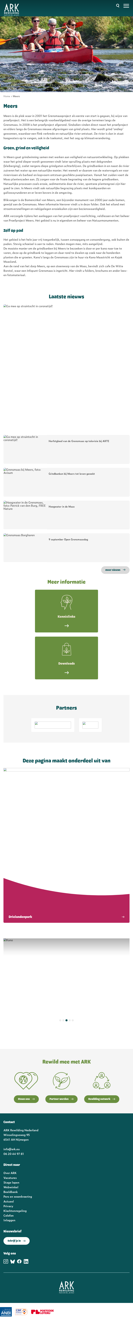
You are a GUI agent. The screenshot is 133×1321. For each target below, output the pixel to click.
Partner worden (59, 1099)
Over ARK (10, 1173)
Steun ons (24, 1099)
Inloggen (9, 1220)
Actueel (8, 1201)
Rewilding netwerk (99, 1099)
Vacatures (10, 1178)
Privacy (8, 1206)
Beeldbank (10, 1192)
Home (6, 96)
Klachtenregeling (15, 1211)
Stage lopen (11, 1182)
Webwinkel (10, 1187)
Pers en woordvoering (17, 1196)
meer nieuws (112, 570)
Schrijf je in (14, 1241)
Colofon (8, 1215)
